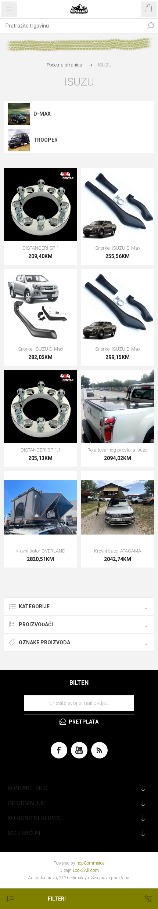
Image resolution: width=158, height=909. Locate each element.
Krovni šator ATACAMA (117, 551)
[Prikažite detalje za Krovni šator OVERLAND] (40, 507)
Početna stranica (64, 65)
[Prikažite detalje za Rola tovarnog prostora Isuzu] (117, 406)
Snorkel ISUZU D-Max (117, 248)
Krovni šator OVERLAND (40, 551)
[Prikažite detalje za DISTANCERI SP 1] (40, 204)
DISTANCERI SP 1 (40, 248)
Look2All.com (86, 870)
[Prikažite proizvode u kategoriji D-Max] (19, 114)
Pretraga (150, 25)
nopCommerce (90, 863)
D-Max (42, 114)
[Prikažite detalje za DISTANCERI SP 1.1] (40, 406)
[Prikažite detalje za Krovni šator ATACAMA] (117, 507)
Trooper (45, 140)
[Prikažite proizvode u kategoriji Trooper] (19, 140)
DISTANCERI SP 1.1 (41, 450)
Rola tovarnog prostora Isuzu (117, 450)
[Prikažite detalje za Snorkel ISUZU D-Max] (117, 204)
